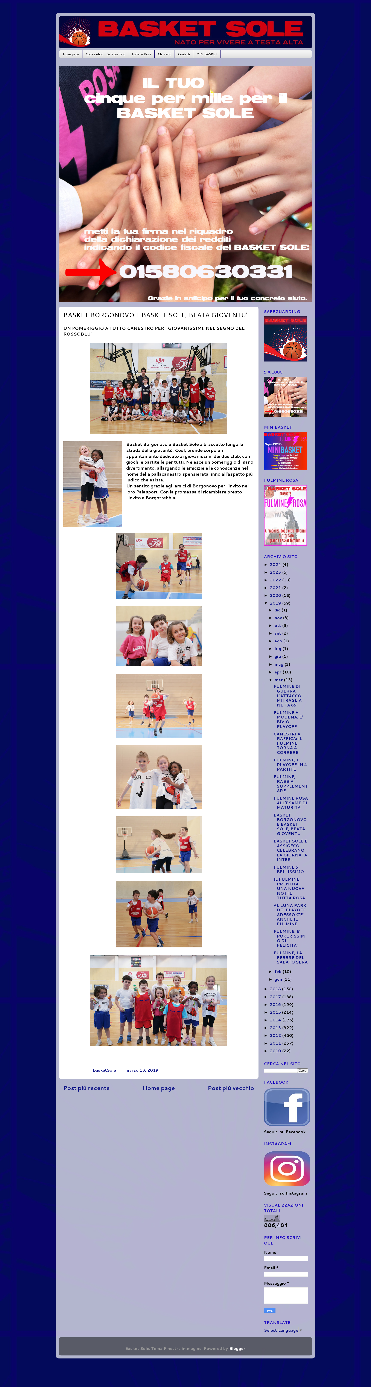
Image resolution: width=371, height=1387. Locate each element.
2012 (276, 1035)
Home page (71, 54)
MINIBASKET (206, 54)
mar (279, 679)
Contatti (184, 54)
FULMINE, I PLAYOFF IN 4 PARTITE (290, 764)
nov (279, 617)
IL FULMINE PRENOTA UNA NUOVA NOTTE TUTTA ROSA (289, 888)
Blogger (237, 1348)
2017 (276, 997)
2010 (276, 1051)
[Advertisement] (158, 1134)
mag (279, 664)
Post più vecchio (231, 1088)
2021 (276, 587)
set (278, 633)
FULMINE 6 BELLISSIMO (289, 869)
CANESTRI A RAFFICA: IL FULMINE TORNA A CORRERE (288, 743)
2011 (276, 1043)
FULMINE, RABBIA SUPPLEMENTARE (291, 783)
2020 (276, 595)
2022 (276, 580)
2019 (276, 603)
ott (278, 625)
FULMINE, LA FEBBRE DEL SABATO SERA (291, 957)
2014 (276, 1020)
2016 (276, 1004)
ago (279, 641)
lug (278, 648)
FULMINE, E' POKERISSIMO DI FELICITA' (289, 938)
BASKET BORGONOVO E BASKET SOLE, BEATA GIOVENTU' (290, 824)
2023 (276, 572)
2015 (276, 1012)
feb (279, 971)
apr (279, 672)
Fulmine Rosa (141, 54)
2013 (276, 1027)
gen (279, 979)
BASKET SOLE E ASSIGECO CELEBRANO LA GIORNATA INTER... (290, 850)
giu (278, 656)
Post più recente (86, 1088)
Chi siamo (164, 54)
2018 (276, 989)
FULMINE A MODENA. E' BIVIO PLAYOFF (288, 719)
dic (278, 610)
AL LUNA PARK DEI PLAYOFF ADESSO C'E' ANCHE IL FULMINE (290, 915)
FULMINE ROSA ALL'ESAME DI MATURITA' (291, 802)
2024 (276, 564)
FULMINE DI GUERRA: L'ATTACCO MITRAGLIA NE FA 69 (288, 696)
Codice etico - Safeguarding (105, 54)
